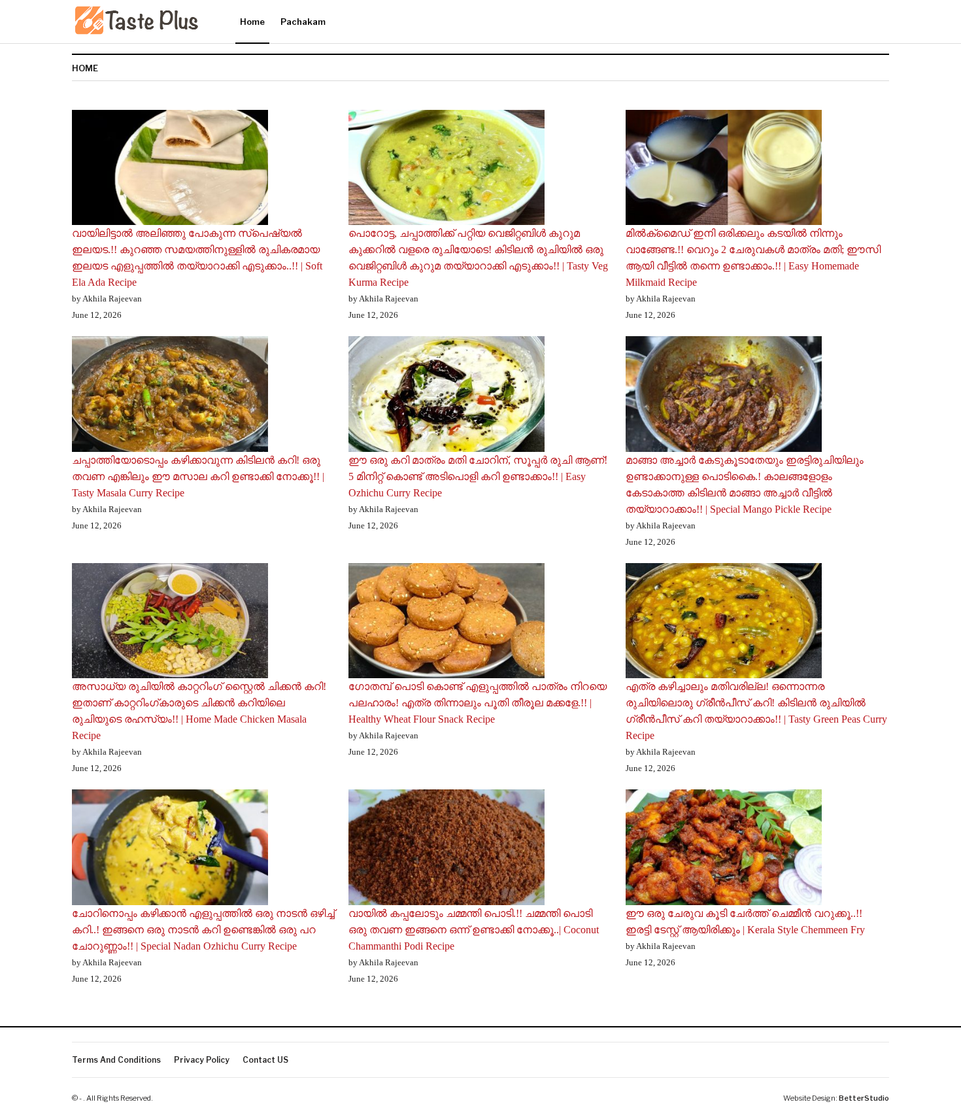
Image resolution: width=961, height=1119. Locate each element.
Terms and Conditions (116, 1060)
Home (252, 21)
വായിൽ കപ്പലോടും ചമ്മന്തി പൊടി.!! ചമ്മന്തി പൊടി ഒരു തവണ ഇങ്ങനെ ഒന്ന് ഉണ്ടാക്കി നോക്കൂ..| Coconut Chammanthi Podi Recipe (473, 930)
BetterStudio (864, 1098)
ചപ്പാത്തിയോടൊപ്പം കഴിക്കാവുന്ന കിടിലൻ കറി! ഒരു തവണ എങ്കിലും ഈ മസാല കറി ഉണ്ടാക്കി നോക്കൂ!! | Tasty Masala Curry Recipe (198, 476)
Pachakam (303, 21)
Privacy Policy (201, 1060)
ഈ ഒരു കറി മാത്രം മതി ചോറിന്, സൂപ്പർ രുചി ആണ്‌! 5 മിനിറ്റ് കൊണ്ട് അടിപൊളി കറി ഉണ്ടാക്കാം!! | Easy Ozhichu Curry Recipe (477, 476)
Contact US (265, 1060)
